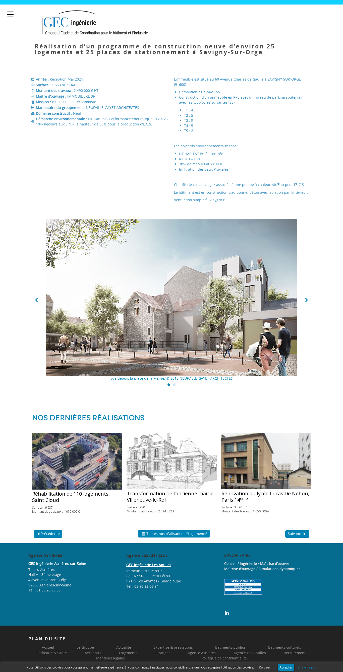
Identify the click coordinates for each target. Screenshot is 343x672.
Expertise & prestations (173, 647)
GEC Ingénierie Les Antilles (148, 564)
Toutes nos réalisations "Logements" (177, 533)
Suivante (295, 533)
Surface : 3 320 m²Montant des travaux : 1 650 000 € (245, 509)
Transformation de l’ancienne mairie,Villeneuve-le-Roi (171, 496)
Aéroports (93, 652)
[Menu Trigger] (10, 14)
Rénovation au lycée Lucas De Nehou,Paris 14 (265, 496)
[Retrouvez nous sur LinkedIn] (227, 612)
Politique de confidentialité (224, 658)
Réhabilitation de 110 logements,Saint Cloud (71, 497)
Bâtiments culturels (284, 647)
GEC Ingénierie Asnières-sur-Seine (57, 563)
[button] (36, 300)
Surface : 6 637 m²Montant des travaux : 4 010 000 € (56, 510)
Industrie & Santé (52, 652)
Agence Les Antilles (250, 652)
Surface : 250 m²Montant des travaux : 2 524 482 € (151, 509)
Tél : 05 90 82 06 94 (142, 586)
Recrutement (295, 652)
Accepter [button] (286, 667)
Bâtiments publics (230, 647)
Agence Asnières (202, 652)
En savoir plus (307, 667)
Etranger (162, 652)
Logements (128, 652)
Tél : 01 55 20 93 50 (44, 590)
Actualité (123, 647)
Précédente (50, 533)
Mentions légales (110, 658)
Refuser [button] (264, 667)
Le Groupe (85, 647)
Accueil (48, 647)
